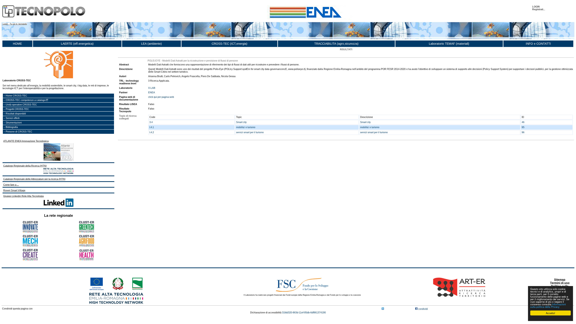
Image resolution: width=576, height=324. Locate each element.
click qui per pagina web (161, 97)
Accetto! (550, 313)
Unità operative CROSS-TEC (21, 104)
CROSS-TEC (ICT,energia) (229, 43)
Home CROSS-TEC (16, 95)
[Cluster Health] (86, 259)
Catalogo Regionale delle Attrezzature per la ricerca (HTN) (34, 179)
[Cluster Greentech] (86, 231)
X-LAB (151, 88)
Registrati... (538, 9)
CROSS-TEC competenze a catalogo (26, 100)
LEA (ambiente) (151, 43)
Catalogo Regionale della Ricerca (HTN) (25, 166)
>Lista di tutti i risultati (129, 55)
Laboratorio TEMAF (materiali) (449, 43)
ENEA (151, 92)
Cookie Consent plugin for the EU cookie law (550, 318)
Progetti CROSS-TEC (17, 109)
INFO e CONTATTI (538, 43)
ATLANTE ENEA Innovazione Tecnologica (26, 141)
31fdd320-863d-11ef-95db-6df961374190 (304, 312)
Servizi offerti (13, 118)
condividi (423, 309)
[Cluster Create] (30, 259)
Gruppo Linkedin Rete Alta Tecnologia (23, 196)
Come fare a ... (11, 184)
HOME (17, 43)
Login (5, 24)
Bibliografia (12, 127)
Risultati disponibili (16, 113)
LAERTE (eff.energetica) (77, 43)
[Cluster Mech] (30, 245)
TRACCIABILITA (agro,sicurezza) (336, 43)
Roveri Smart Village (14, 190)
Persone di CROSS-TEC (19, 131)
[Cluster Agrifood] (86, 245)
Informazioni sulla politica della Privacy (548, 305)
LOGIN (536, 6)
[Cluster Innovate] (30, 231)
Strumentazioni (14, 122)
